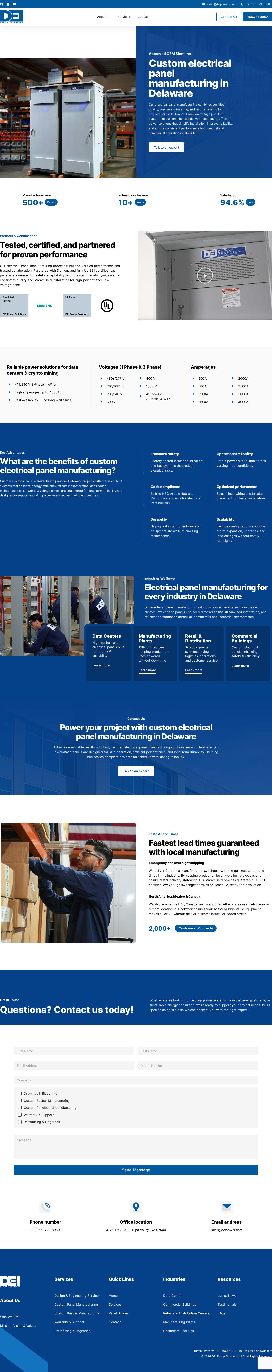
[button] (51, 202)
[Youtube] (14, 4)
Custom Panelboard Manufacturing (50, 1108)
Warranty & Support (39, 1115)
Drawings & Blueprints (40, 1093)
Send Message (136, 1170)
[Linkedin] (8, 4)
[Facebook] (1, 4)
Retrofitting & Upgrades (42, 1122)
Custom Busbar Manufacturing (47, 1101)
